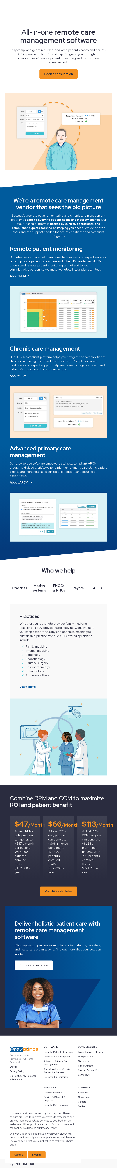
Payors (78, 588)
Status (13, 1066)
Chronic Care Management (58, 1056)
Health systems (39, 588)
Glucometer (84, 1061)
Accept (18, 1154)
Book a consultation (58, 74)
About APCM (19, 482)
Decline (37, 1154)
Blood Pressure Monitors (91, 1052)
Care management (53, 1092)
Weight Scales (85, 1056)
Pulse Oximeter (86, 1065)
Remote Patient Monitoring (58, 1052)
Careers (82, 1101)
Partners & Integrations (56, 1077)
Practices (19, 588)
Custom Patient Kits (88, 1070)
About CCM (18, 376)
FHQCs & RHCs (58, 588)
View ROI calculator (58, 891)
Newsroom (84, 1097)
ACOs (97, 588)
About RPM (18, 276)
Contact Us (84, 1106)
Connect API (84, 1074)
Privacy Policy (17, 1071)
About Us (83, 1092)
